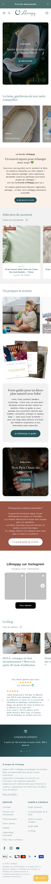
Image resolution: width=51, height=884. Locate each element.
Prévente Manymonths (25, 4)
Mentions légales (9, 869)
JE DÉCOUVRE (25, 61)
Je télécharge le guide (25, 433)
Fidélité (6, 828)
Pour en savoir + (10, 794)
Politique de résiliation (28, 869)
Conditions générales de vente (15, 874)
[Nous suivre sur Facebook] (4, 848)
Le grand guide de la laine (25, 542)
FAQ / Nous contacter (13, 840)
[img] (25, 682)
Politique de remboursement (14, 871)
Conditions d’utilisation (12, 877)
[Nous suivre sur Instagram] (11, 848)
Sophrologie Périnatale (8, 833)
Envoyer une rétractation (8, 813)
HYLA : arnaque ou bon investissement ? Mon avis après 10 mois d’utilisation (19, 661)
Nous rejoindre (26, 605)
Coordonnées (33, 867)
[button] (3, 700)
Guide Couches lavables (35, 820)
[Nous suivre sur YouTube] (17, 848)
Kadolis (21, 266)
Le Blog (31, 831)
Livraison (7, 807)
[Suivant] (47, 4)
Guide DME (33, 826)
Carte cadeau (9, 823)
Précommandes (10, 819)
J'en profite (25, 480)
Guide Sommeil (35, 807)
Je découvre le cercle (25, 200)
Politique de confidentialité (14, 867)
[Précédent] (3, 4)
